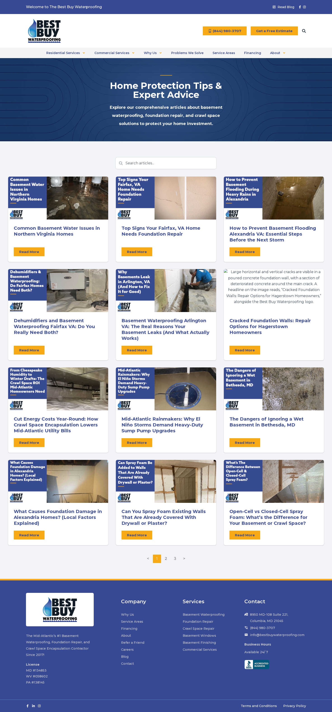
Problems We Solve (187, 53)
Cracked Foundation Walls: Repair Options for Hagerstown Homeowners (270, 326)
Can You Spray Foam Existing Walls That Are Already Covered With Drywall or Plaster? (164, 517)
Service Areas (224, 53)
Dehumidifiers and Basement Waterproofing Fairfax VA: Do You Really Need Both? (54, 326)
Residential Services (63, 53)
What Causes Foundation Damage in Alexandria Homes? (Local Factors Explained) (58, 517)
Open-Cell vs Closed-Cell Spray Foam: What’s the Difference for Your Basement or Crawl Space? (268, 517)
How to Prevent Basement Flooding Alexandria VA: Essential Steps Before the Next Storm (272, 234)
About (275, 53)
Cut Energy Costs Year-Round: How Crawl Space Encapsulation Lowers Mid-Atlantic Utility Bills (56, 424)
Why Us (150, 53)
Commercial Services (111, 53)
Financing (252, 53)
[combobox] (166, 163)
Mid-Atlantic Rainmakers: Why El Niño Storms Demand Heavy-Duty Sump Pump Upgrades (162, 424)
